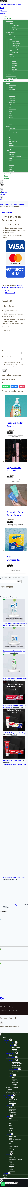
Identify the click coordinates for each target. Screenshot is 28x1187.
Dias (10, 113)
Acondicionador (15, 25)
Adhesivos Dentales (16, 43)
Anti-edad (14, 61)
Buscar (2, 579)
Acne (10, 107)
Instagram (22, 386)
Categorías (4, 592)
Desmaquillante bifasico (14, 132)
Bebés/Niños (11, 154)
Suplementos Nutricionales (11, 78)
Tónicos (10, 124)
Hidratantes (14, 65)
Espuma (10, 134)
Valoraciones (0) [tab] (10, 293)
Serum (10, 121)
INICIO (6, 16)
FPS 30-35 (11, 163)
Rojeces (10, 119)
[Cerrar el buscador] (1, 1180)
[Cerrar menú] (0, 1034)
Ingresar (6, 178)
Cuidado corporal (13, 1069)
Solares (8, 1154)
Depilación (11, 54)
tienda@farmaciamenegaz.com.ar (10, 4)
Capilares (11, 1045)
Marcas (6, 176)
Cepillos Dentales (15, 45)
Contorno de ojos (12, 109)
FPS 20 (10, 160)
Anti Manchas (15, 63)
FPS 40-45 (11, 165)
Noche (10, 115)
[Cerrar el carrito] (1, 1023)
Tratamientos (15, 29)
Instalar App (3, 911)
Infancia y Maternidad (10, 71)
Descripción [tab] (8, 291)
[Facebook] (1, 9)
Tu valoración (6, 330)
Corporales (9, 1105)
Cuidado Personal (10, 1057)
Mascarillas (11, 145)
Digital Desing (13, 1010)
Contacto (5, 1173)
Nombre (5, 351)
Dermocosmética (7, 212)
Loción (10, 143)
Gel (9, 137)
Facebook (14, 386)
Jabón (10, 139)
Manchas (11, 117)
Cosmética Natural (10, 1053)
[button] (3, 1184)
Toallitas (11, 147)
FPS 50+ (10, 167)
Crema (10, 130)
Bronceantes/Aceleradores (15, 156)
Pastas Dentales (15, 41)
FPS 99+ (10, 169)
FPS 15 (10, 158)
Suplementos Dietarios (11, 76)
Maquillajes (14, 69)
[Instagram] (3, 9)
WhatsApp (4, 1)
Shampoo (14, 27)
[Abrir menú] (1, 190)
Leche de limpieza (13, 141)
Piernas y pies (12, 100)
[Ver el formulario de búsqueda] (1, 181)
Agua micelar (12, 128)
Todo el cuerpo (12, 102)
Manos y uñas (15, 52)
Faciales (11, 1075)
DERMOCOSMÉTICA (8, 1095)
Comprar (10, 432)
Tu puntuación (6, 327)
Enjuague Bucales (15, 47)
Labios (10, 111)
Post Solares (11, 171)
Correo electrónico (8, 357)
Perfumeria (8, 74)
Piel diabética (12, 98)
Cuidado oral (12, 1060)
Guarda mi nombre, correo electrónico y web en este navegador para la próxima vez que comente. (13, 365)
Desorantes (11, 93)
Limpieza (14, 67)
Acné (13, 59)
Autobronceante (12, 152)
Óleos (10, 34)
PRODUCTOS (6, 1040)
